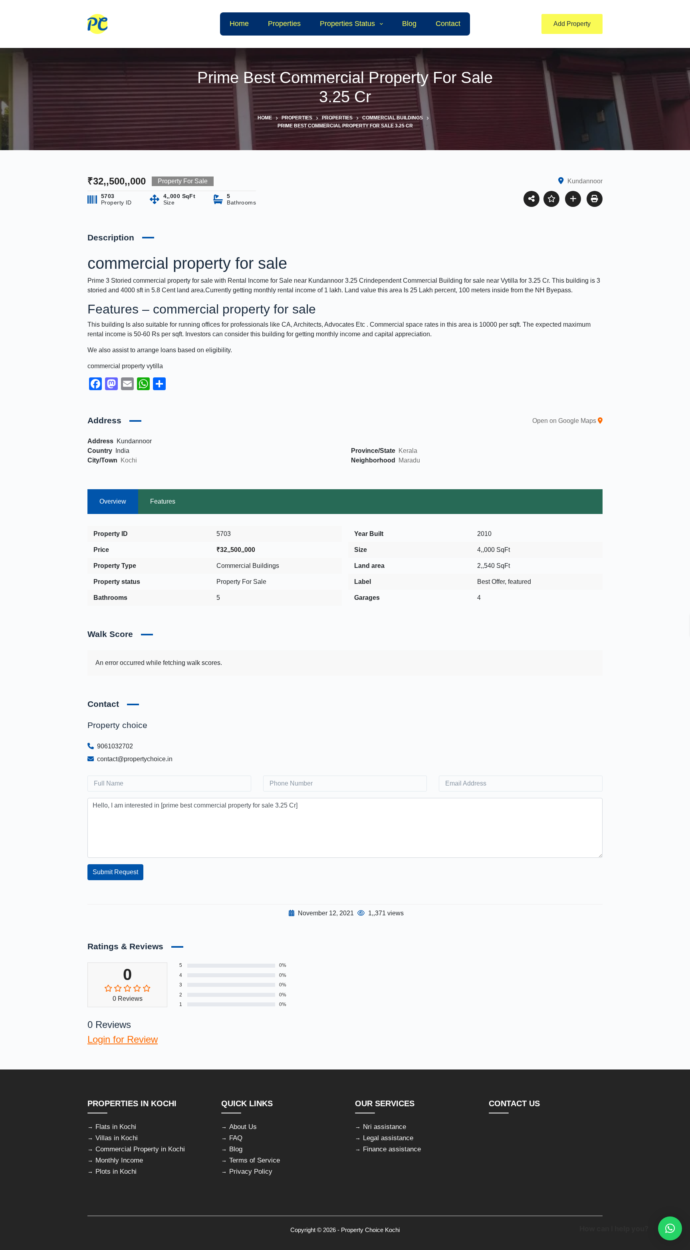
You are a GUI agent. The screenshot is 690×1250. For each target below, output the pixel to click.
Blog (409, 24)
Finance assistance (392, 1149)
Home (239, 24)
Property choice (117, 725)
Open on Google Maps (565, 420)
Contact (448, 24)
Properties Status (347, 24)
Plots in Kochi (116, 1171)
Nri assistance (384, 1127)
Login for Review (122, 1039)
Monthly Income (119, 1160)
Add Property (572, 23)
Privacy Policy (250, 1171)
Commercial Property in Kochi (140, 1149)
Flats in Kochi (115, 1127)
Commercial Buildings (247, 565)
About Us (243, 1127)
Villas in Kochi (116, 1138)
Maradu (409, 460)
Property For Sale (241, 581)
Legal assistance (388, 1138)
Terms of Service (254, 1160)
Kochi (129, 460)
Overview (112, 501)
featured (519, 581)
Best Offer (491, 581)
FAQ (235, 1138)
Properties (284, 24)
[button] (670, 1228)
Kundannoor (325, 280)
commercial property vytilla (125, 366)
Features (162, 501)
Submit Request (115, 872)
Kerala (408, 450)
